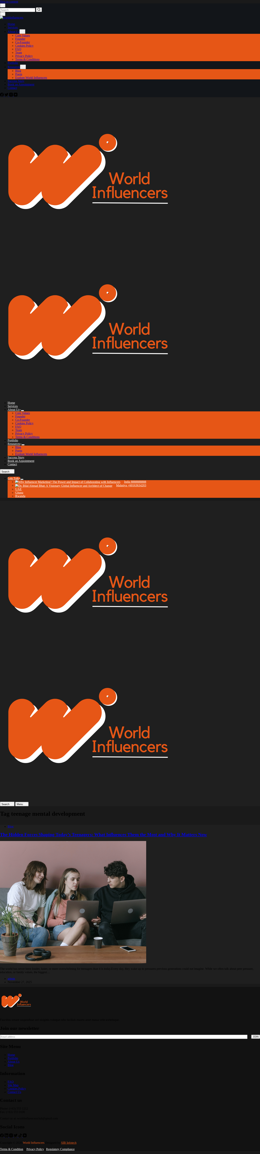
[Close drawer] (2, 14)
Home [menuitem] (11, 24)
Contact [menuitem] (12, 87)
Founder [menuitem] (20, 38)
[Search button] (39, 9)
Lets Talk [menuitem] (13, 478)
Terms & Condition (11, 1149)
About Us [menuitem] (13, 31)
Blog (11, 826)
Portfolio (13, 1058)
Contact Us (14, 1092)
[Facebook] (2, 95)
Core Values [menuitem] (22, 35)
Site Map (13, 1085)
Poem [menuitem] (18, 74)
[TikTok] (20, 1136)
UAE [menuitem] (18, 489)
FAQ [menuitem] (18, 49)
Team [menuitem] (18, 52)
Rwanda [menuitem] (20, 496)
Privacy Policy (35, 1149)
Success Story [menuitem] (16, 81)
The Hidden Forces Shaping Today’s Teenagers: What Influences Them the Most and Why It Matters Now (103, 834)
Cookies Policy (17, 1088)
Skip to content (9, 1)
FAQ (11, 1081)
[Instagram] (11, 95)
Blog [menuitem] (18, 70)
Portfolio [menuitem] (13, 62)
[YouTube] (16, 95)
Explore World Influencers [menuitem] (31, 77)
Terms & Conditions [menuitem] (27, 59)
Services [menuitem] (13, 27)
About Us (13, 1061)
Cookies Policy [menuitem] (24, 45)
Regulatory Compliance (60, 1149)
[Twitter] (7, 95)
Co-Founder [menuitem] (22, 42)
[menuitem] (80, 481)
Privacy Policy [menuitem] (24, 56)
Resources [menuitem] (14, 67)
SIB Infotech (69, 1142)
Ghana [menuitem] (19, 492)
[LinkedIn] (7, 1136)
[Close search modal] (2, 5)
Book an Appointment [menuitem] (21, 84)
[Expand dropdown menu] (22, 31)
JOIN (255, 1036)
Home (11, 1054)
